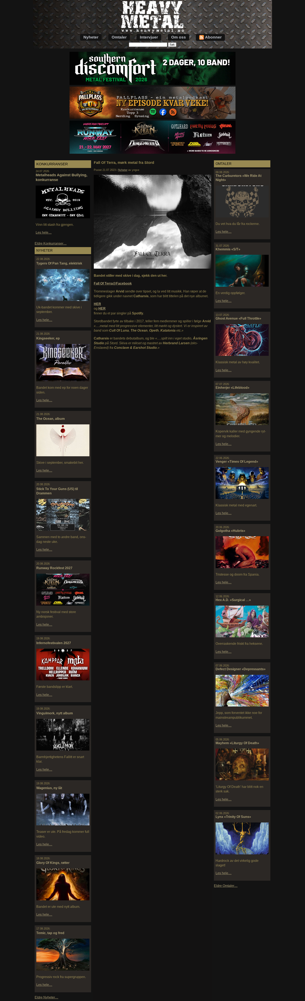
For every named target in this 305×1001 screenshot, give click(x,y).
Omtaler (119, 37)
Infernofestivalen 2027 (53, 643)
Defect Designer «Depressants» (241, 669)
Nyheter (90, 37)
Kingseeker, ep (48, 338)
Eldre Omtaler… (226, 885)
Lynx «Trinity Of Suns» (233, 817)
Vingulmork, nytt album (54, 713)
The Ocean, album (50, 418)
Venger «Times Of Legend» (237, 461)
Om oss (178, 37)
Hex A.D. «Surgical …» (233, 600)
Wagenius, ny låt (49, 788)
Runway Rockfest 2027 (54, 568)
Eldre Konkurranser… (51, 243)
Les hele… (44, 232)
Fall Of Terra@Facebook (113, 283)
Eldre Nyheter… (46, 997)
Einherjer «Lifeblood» (232, 387)
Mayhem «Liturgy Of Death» (237, 743)
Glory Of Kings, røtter (53, 863)
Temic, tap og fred (50, 933)
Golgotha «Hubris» (230, 530)
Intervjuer (149, 37)
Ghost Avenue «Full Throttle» (238, 318)
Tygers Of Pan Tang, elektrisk (59, 263)
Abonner (213, 37)
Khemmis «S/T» (228, 249)
